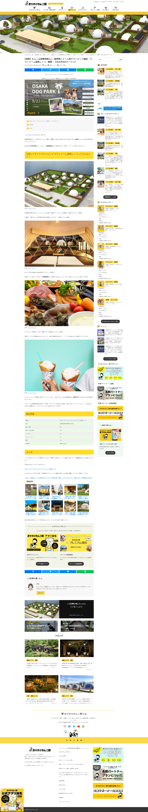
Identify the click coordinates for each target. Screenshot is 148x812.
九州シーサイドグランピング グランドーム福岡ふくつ (40, 469)
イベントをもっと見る (110, 358)
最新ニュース (53, 65)
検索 (120, 59)
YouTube (116, 1)
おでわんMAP (110, 453)
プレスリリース (32, 208)
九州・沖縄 (62, 65)
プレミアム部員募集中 (75, 564)
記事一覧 (40, 593)
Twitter (110, 1)
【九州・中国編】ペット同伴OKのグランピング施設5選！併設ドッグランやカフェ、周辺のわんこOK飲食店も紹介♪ (58, 478)
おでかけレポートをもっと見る (110, 321)
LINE (122, 1)
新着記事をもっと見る (110, 197)
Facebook (103, 1)
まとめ (30, 128)
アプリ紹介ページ (42, 564)
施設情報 (31, 124)
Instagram (96, 1)
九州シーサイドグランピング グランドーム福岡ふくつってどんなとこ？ (44, 121)
